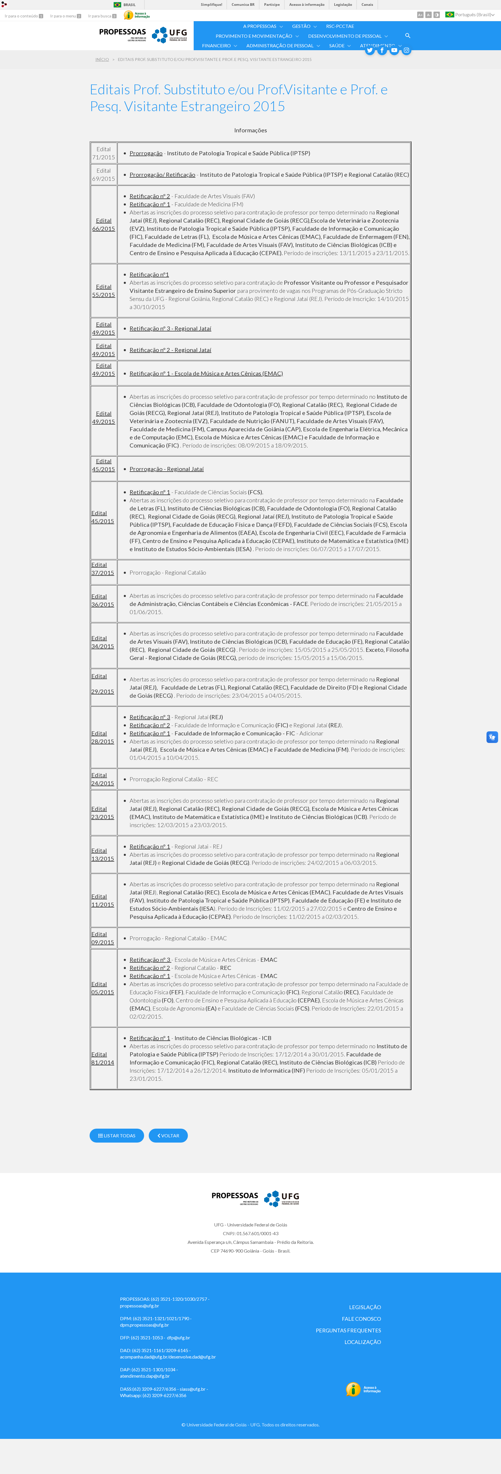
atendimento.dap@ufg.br (145, 1376)
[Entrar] (4, 5)
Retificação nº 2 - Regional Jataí (170, 349)
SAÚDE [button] (336, 45)
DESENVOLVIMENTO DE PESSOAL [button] (345, 36)
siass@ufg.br (193, 1389)
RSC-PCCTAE (340, 26)
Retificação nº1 (149, 274)
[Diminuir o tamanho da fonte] (428, 15)
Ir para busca (100, 15)
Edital (99, 675)
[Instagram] (406, 50)
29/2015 (102, 691)
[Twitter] (370, 50)
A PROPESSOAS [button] (259, 26)
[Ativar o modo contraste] (436, 15)
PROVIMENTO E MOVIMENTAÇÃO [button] (254, 36)
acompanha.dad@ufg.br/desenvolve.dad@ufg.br (168, 1356)
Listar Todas (119, 1135)
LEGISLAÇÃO (365, 1307)
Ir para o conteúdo (22, 15)
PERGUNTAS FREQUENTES (348, 1330)
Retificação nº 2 (150, 195)
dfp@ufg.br (178, 1337)
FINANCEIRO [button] (216, 45)
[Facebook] (382, 50)
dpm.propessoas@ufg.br (144, 1324)
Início (102, 59)
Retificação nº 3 (150, 716)
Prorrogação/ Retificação (162, 174)
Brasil (130, 4)
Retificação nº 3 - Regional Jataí (170, 328)
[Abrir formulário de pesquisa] (407, 35)
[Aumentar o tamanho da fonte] (420, 15)
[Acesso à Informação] (137, 15)
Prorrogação (146, 152)
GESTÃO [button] (301, 26)
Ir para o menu (63, 15)
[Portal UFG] (169, 41)
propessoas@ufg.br (139, 1305)
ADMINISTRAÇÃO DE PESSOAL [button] (279, 45)
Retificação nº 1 (150, 204)
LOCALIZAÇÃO (362, 1342)
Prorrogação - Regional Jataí (167, 468)
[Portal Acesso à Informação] (363, 1395)
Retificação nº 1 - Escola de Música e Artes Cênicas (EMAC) (206, 373)
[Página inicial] (118, 39)
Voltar (169, 1135)
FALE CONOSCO (361, 1319)
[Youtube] (394, 50)
